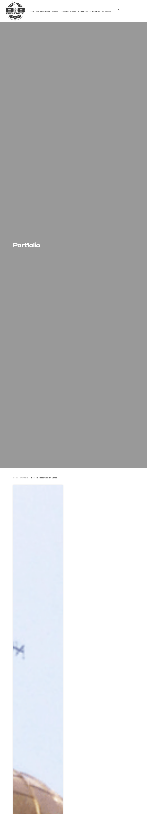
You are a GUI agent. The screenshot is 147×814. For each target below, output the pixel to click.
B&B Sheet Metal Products (47, 11)
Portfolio (24, 478)
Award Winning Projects (72, 15)
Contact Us (106, 11)
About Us (96, 11)
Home (31, 11)
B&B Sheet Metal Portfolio (73, 19)
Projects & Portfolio (68, 11)
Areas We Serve (84, 11)
